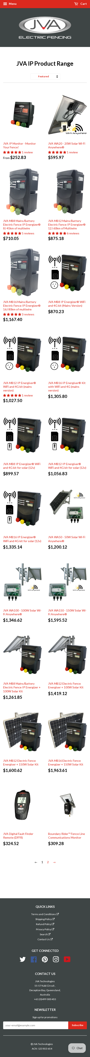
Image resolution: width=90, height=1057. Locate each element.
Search (44, 934)
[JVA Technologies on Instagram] (56, 958)
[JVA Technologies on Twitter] (22, 958)
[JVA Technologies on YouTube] (67, 958)
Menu (12, 3)
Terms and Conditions (43, 914)
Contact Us (43, 939)
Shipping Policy (43, 919)
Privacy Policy (44, 929)
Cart (83, 3)
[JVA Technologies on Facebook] (34, 958)
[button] (12, 152)
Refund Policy (44, 924)
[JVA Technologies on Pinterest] (45, 958)
